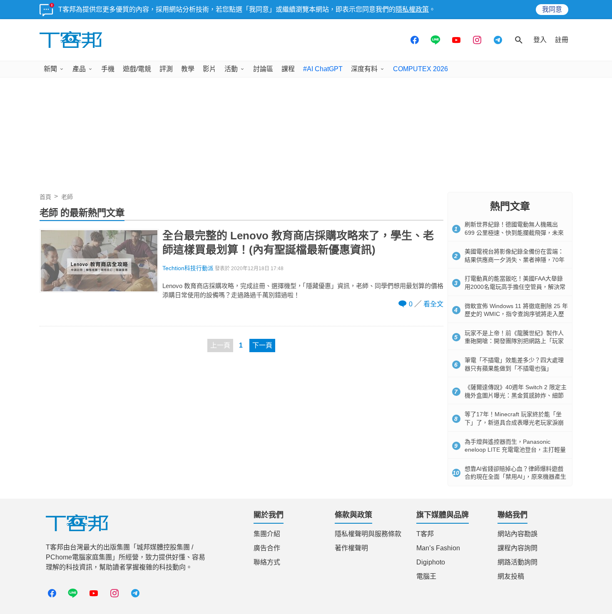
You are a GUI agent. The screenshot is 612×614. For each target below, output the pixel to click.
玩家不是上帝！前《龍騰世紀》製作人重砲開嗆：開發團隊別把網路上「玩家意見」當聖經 (514, 341)
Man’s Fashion (438, 548)
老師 (67, 197)
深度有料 (364, 68)
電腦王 (426, 576)
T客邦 (425, 533)
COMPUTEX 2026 (420, 68)
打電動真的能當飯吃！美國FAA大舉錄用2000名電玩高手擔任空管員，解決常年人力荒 (515, 286)
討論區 (263, 68)
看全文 (433, 304)
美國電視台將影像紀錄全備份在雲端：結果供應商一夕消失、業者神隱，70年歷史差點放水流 (515, 259)
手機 (107, 68)
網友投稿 (511, 576)
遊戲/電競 (137, 68)
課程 (288, 68)
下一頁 (262, 345)
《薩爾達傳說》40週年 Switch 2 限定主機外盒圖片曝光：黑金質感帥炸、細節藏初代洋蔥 (516, 395)
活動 (231, 68)
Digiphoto (430, 562)
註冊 (561, 39)
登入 (540, 39)
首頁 (45, 197)
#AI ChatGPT (323, 68)
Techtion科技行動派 (188, 268)
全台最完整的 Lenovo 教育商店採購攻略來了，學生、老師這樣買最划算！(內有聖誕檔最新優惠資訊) (298, 242)
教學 (187, 68)
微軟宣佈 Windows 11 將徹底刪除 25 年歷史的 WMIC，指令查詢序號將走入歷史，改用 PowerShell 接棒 (516, 314)
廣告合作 (267, 548)
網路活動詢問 (517, 562)
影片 (209, 68)
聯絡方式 (267, 562)
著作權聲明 (351, 548)
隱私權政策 (412, 9)
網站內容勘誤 (517, 533)
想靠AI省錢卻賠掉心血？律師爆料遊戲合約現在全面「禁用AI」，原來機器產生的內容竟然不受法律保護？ (515, 476)
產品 (79, 68)
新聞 (50, 68)
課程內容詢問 (517, 548)
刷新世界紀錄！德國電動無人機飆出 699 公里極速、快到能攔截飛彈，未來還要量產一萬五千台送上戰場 (514, 232)
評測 (166, 68)
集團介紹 (267, 533)
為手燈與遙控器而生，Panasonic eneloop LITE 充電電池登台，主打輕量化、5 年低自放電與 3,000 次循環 (515, 449)
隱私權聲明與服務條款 (368, 533)
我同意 (552, 9)
